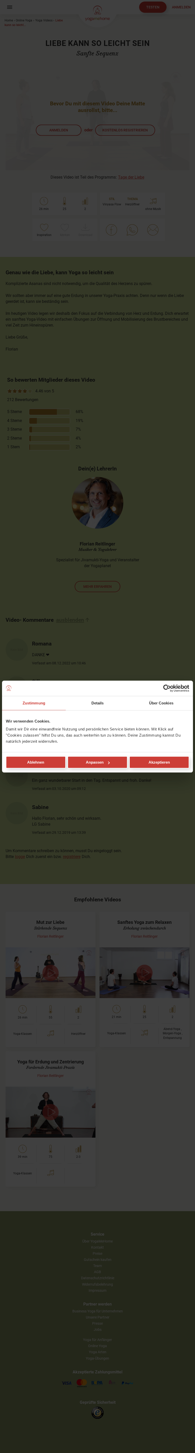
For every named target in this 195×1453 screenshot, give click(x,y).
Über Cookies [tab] (161, 703)
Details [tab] (97, 703)
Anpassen (95, 762)
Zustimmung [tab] (34, 703)
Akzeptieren (159, 762)
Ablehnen (35, 762)
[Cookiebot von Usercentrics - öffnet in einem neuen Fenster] (167, 688)
